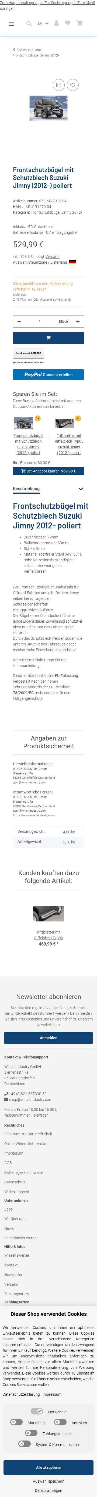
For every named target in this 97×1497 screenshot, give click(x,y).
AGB (8, 1163)
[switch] (37, 1411)
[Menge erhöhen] (78, 321)
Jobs (8, 1209)
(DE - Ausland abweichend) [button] (52, 299)
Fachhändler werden (21, 1238)
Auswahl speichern (48, 1481)
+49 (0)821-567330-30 (27, 1094)
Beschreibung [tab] (26, 488)
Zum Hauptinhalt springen (22, 3)
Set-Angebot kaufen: (51, 471)
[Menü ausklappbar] (11, 21)
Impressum (13, 1153)
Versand (53, 256)
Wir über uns (14, 1218)
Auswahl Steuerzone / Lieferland (40, 262)
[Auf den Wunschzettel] (73, 85)
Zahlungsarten (16, 1294)
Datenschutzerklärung (21, 1394)
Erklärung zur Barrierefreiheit (28, 1134)
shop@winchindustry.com (30, 1099)
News (9, 1228)
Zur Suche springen (60, 3)
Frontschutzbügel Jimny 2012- (56, 212)
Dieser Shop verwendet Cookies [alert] (49, 1314)
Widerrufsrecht (16, 1192)
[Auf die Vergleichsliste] (59, 85)
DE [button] (40, 23)
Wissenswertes (17, 1255)
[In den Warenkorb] (17, 70)
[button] (30, 23)
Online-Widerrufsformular (25, 1144)
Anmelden (48, 1038)
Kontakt (11, 1265)
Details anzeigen (48, 1490)
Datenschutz (15, 1182)
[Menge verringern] (19, 321)
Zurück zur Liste (29, 50)
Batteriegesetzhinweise (23, 1172)
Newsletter (13, 1274)
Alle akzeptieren (48, 1468)
